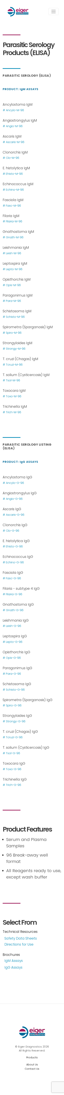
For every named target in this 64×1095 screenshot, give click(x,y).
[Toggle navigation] (53, 11)
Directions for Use (18, 944)
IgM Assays (13, 960)
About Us (32, 1064)
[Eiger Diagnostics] (32, 1032)
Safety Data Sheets (20, 938)
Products (32, 1057)
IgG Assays (13, 967)
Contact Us (32, 1069)
